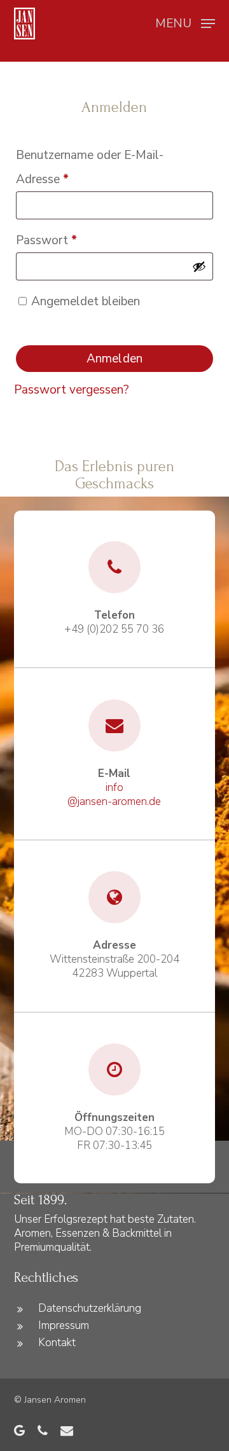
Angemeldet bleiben (85, 301)
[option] (20, 47)
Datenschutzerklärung (89, 1308)
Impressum (63, 1325)
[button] (185, 22)
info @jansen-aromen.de (114, 794)
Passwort (77, 240)
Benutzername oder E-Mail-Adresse (89, 167)
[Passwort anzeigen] (199, 266)
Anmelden (114, 358)
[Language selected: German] (20, 46)
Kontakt (57, 1342)
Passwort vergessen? (71, 390)
